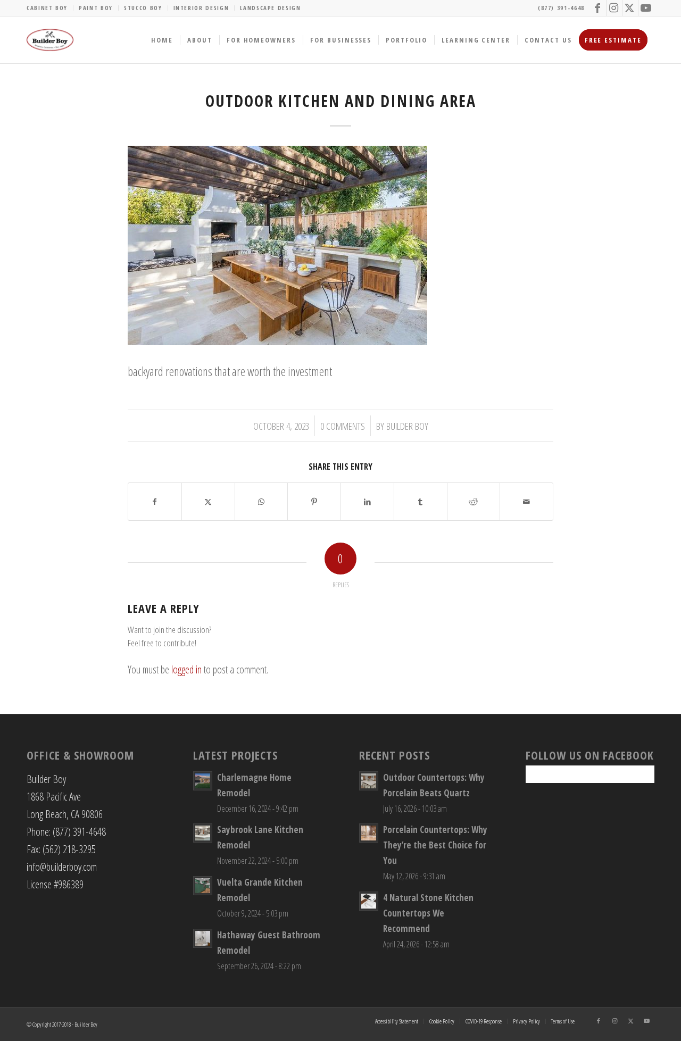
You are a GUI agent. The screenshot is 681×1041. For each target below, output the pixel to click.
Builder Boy (407, 425)
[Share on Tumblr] (420, 501)
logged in (186, 669)
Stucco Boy (143, 8)
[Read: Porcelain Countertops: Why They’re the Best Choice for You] (368, 833)
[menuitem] (50, 8)
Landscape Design (270, 8)
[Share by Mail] (526, 501)
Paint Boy (96, 8)
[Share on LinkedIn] (367, 501)
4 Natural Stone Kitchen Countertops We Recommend (428, 913)
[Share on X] (208, 501)
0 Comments (342, 425)
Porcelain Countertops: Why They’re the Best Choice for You (435, 845)
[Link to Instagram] (614, 8)
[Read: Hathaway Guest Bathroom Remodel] (202, 938)
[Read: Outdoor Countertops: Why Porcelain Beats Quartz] (368, 780)
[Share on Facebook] (154, 501)
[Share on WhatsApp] (261, 501)
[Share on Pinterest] (314, 501)
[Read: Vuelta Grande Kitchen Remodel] (202, 885)
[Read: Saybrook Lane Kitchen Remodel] (202, 833)
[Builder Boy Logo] (50, 39)
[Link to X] (630, 8)
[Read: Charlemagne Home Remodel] (202, 780)
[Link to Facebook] (598, 8)
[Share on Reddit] (473, 501)
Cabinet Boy (47, 8)
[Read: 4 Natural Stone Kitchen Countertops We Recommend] (368, 901)
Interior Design (201, 8)
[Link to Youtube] (646, 8)
